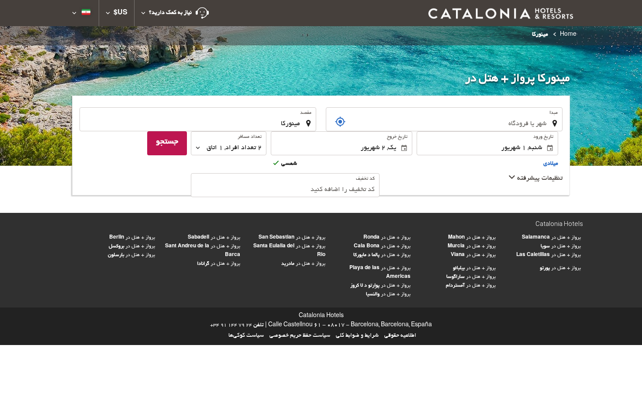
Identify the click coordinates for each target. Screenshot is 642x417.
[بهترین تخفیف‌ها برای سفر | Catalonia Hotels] (500, 13)
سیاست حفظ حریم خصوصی (299, 336)
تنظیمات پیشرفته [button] (539, 178)
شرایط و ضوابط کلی (357, 336)
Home (568, 35)
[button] (175, 13)
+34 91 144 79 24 (231, 325)
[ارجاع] (340, 121)
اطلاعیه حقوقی (400, 336)
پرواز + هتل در (132, 237)
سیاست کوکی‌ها (246, 336)
